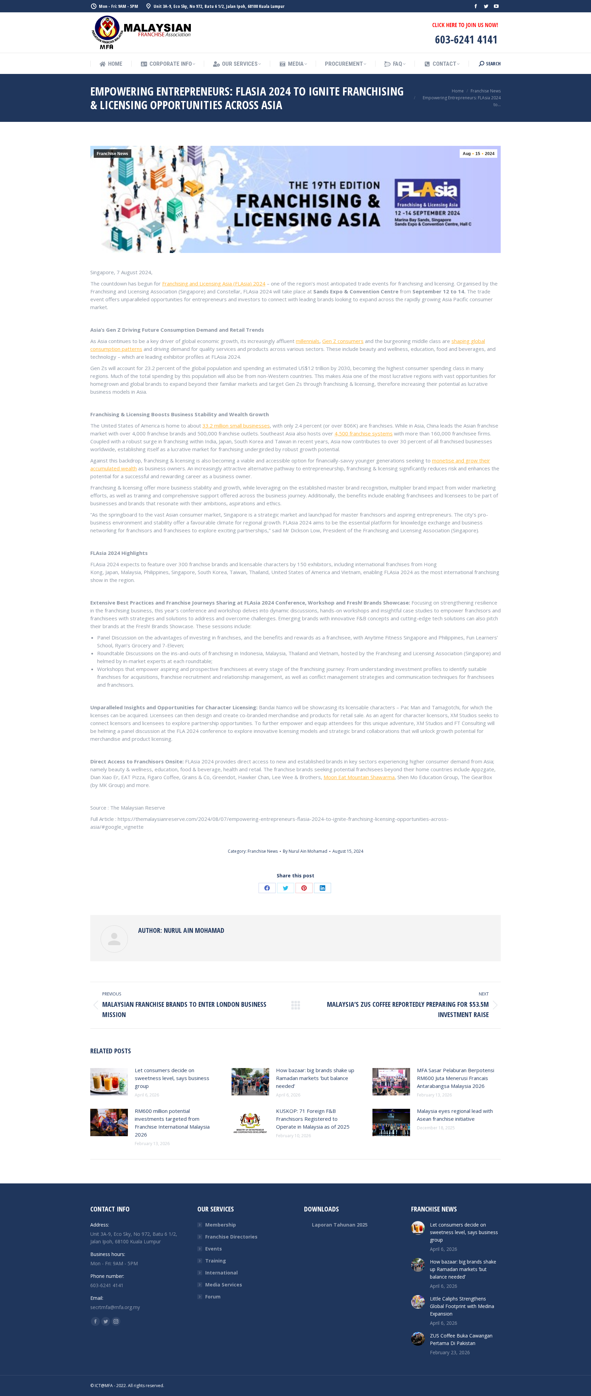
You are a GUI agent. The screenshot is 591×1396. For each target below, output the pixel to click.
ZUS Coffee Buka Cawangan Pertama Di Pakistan (461, 1339)
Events (213, 1248)
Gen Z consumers (343, 341)
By (305, 851)
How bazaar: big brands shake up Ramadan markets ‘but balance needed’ (315, 1078)
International (221, 1272)
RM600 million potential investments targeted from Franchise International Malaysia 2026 (172, 1122)
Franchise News (112, 153)
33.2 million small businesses (236, 425)
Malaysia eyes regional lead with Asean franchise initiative (455, 1114)
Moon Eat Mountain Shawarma (359, 777)
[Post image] (109, 1081)
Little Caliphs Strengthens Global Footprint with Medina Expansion (462, 1306)
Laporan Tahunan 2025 (340, 1224)
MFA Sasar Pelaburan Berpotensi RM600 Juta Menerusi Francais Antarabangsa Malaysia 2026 (455, 1078)
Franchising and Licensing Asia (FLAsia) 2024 (213, 283)
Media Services (223, 1284)
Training (215, 1260)
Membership (220, 1224)
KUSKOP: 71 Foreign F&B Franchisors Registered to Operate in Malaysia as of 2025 (313, 1118)
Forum (213, 1296)
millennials (307, 341)
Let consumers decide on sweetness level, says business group (172, 1078)
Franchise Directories (231, 1236)
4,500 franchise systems (363, 433)
